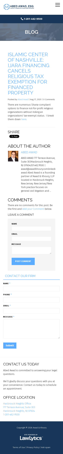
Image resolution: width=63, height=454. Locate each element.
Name (14, 224)
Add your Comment (33, 208)
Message (16, 244)
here (23, 119)
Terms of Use (19, 447)
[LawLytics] (31, 437)
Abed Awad (23, 99)
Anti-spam (45, 447)
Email (14, 234)
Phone (7, 295)
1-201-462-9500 (33, 18)
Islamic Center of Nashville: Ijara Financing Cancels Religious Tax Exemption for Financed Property (28, 74)
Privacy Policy (33, 447)
